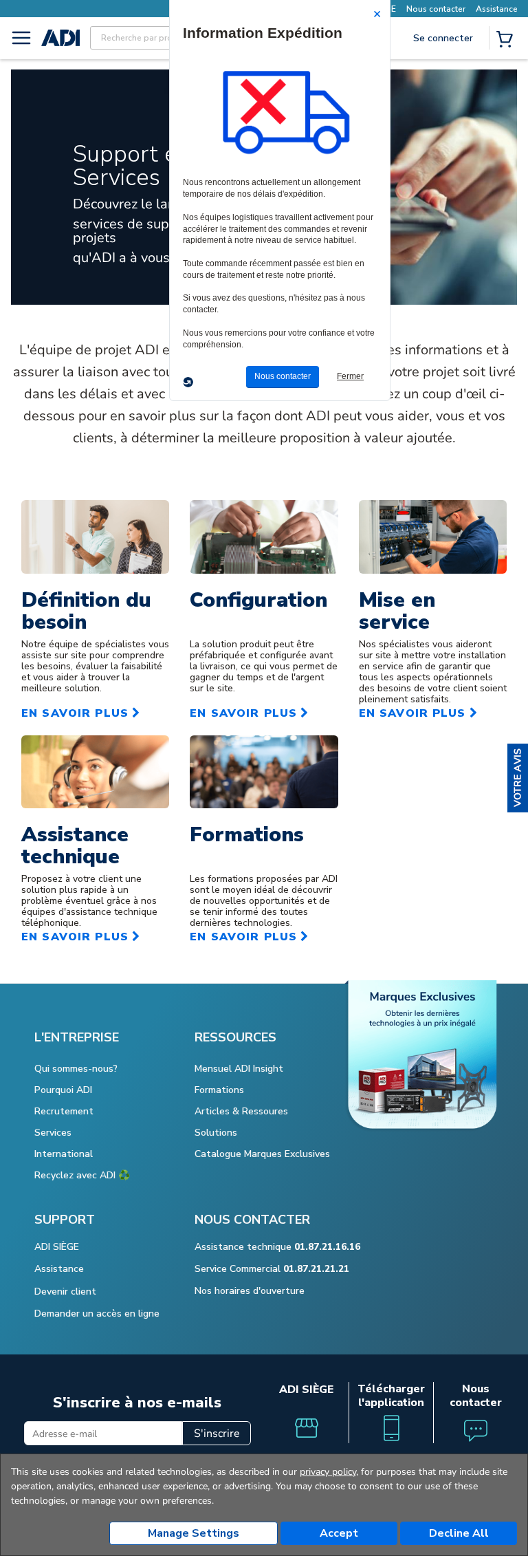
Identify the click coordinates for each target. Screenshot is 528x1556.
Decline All (459, 1533)
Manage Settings (193, 1533)
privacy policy (328, 1471)
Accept (339, 1533)
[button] (517, 778)
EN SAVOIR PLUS (75, 713)
